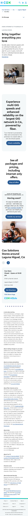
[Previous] (3, 262)
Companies (21, 503)
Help (22, 500)
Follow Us (5, 506)
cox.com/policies (15, 383)
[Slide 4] (11, 306)
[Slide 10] (22, 306)
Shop (5, 500)
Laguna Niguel (22, 9)
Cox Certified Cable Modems (11, 398)
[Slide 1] (5, 306)
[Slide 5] (13, 306)
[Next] (8, 262)
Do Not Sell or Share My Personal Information (14, 512)
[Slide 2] (7, 306)
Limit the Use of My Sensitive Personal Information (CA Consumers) (14, 510)
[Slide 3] (9, 306)
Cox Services (5, 9)
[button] (20, 3)
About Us (5, 503)
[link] (2, 2)
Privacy (22, 506)
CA (13, 9)
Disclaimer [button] (5, 56)
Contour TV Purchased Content (11, 458)
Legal (13, 506)
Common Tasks (13, 500)
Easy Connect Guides (14, 207)
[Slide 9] (20, 306)
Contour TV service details (12, 456)
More (13, 503)
